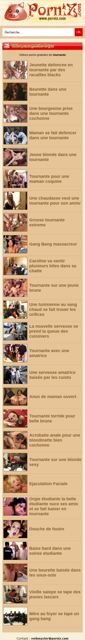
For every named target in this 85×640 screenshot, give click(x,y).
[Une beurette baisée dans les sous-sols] (15, 573)
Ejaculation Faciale (48, 483)
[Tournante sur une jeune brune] (15, 288)
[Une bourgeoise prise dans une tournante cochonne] (15, 113)
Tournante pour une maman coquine (49, 179)
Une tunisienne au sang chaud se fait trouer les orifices (53, 309)
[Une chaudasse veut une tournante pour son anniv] (15, 201)
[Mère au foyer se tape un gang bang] (15, 616)
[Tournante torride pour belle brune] (15, 418)
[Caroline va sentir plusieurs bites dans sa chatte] (15, 266)
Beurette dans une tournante (47, 92)
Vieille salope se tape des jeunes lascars (55, 594)
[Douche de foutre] (15, 529)
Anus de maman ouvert (52, 396)
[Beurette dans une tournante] (15, 92)
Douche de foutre (46, 529)
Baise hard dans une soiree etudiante (50, 551)
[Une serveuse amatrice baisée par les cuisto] (15, 375)
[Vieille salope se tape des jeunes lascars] (15, 594)
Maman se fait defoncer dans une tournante (52, 135)
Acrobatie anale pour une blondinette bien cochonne (54, 440)
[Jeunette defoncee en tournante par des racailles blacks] (15, 70)
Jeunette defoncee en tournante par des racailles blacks (51, 70)
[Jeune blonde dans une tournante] (15, 157)
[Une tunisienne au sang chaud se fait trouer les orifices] (15, 309)
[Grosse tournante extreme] (15, 222)
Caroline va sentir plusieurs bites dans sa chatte (52, 266)
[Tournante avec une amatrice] (15, 353)
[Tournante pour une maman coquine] (15, 179)
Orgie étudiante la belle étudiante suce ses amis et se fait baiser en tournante (53, 506)
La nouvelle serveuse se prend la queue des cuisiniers (53, 331)
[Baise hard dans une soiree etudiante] (15, 551)
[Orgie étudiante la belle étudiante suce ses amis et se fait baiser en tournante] (15, 506)
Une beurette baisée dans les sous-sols (55, 572)
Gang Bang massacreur (53, 244)
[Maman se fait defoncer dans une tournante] (15, 135)
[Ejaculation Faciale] (15, 484)
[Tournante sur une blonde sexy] (15, 462)
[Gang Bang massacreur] (15, 244)
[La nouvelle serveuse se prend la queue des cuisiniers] (15, 331)
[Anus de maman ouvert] (15, 397)
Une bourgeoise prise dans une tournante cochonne (51, 113)
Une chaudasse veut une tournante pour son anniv (55, 201)
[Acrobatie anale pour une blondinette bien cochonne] (15, 440)
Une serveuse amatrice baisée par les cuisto (52, 375)
